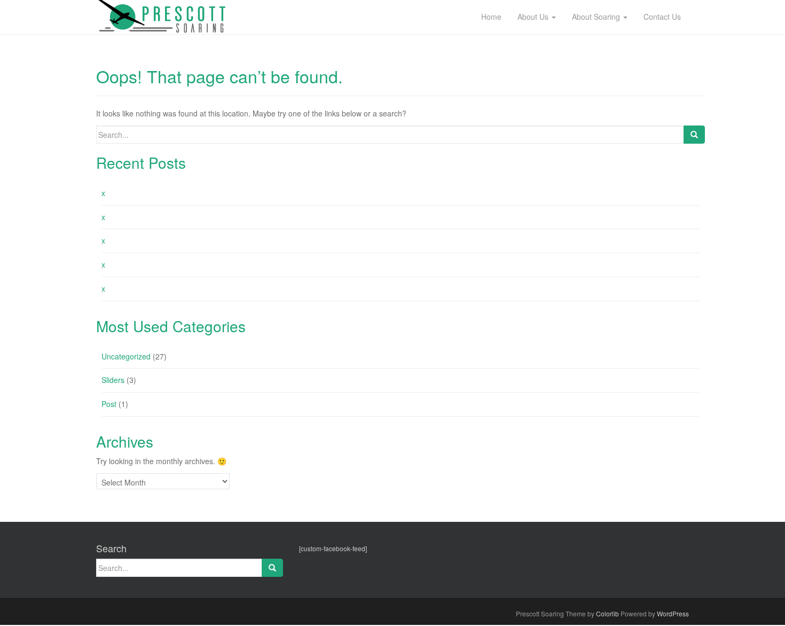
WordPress (673, 613)
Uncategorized (126, 356)
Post (108, 403)
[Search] (694, 135)
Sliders (112, 379)
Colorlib (607, 613)
